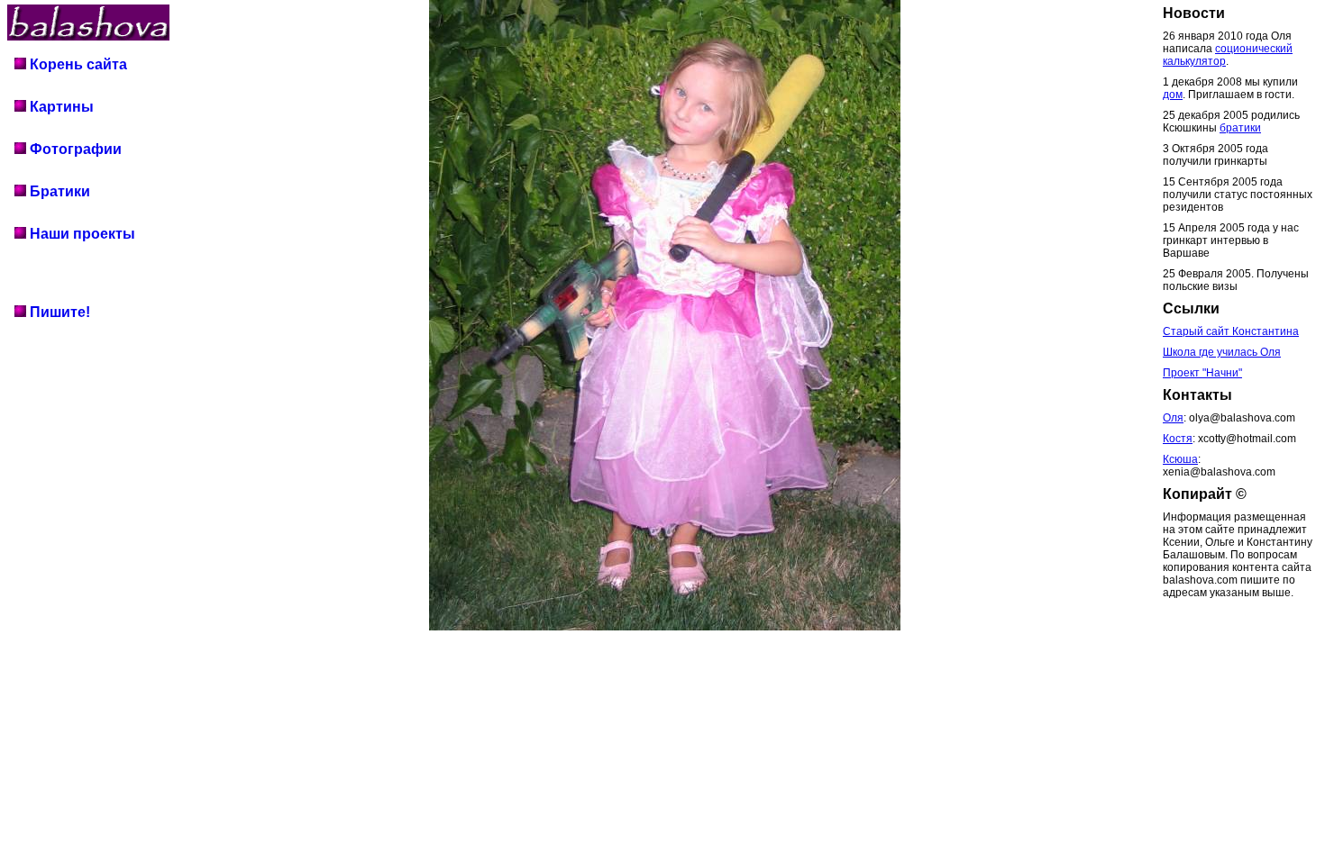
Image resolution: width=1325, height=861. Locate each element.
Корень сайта (76, 64)
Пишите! (58, 312)
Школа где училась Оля (1222, 352)
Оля (1173, 418)
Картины (60, 106)
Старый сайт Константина (1231, 331)
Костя (1177, 438)
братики (1240, 128)
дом (1173, 94)
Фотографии (74, 149)
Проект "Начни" (1202, 373)
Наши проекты (80, 233)
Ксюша (1180, 459)
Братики (58, 191)
